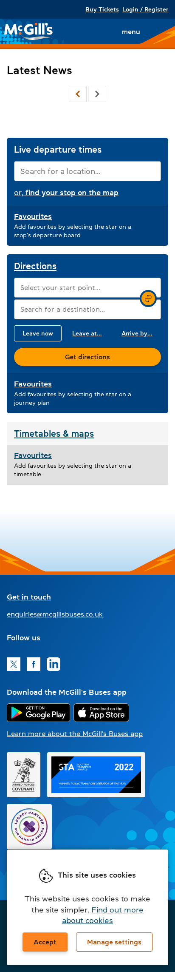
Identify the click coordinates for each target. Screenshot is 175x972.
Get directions (87, 356)
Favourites (33, 216)
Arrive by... (136, 333)
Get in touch (29, 597)
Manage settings (114, 941)
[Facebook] (33, 664)
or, (66, 192)
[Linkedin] (53, 664)
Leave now (38, 333)
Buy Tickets (102, 9)
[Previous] (78, 94)
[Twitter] (13, 664)
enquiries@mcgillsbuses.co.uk (55, 614)
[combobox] (87, 171)
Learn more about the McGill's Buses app (75, 733)
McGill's (29, 31)
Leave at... (87, 333)
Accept (45, 941)
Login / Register (145, 9)
